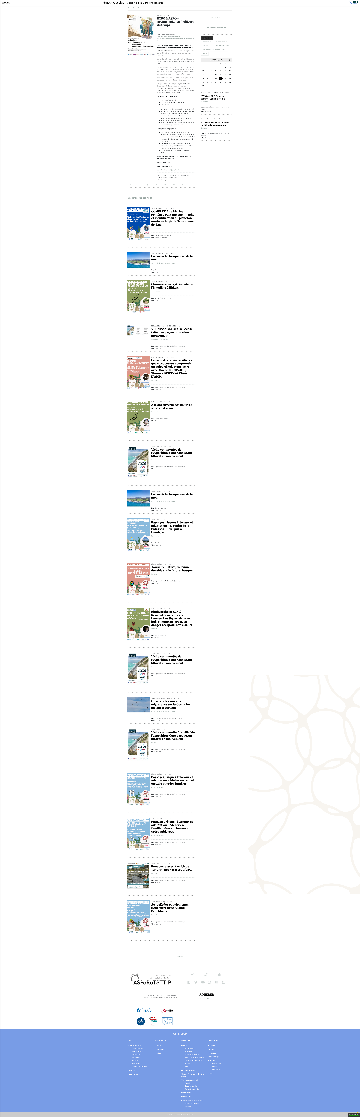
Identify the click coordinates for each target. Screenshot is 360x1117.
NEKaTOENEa (213, 1041)
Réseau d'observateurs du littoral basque (192, 1075)
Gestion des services (354, 1114)
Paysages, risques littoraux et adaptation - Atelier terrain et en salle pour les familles (172, 780)
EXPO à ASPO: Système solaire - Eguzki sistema (213, 97)
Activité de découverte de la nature (163, 263)
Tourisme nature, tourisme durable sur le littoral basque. (172, 569)
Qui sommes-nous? (135, 1045)
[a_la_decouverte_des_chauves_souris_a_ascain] (138, 417)
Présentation (159, 1049)
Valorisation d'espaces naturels (192, 1100)
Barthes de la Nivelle (192, 1103)
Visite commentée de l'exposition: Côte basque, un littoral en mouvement (171, 453)
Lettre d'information (218, 28)
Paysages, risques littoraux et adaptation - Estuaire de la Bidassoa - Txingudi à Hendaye (172, 527)
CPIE (129, 1041)
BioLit (187, 1066)
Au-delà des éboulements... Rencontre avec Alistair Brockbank (170, 908)
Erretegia (188, 1106)
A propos (212, 1060)
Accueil (130, 8)
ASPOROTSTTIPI (160, 1041)
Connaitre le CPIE (137, 1048)
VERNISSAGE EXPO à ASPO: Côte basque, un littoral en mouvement (171, 332)
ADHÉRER (218, 18)
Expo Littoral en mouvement (194, 1057)
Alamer (187, 1063)
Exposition (160, 29)
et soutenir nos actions (207, 998)
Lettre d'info (186, 1093)
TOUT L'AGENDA (207, 38)
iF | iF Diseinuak (177, 1114)
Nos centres (136, 1057)
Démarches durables (192, 1054)
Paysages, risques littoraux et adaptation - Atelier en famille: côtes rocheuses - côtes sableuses (172, 826)
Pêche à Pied (189, 1048)
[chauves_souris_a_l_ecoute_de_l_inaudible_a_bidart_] (138, 296)
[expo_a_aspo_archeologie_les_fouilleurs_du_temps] (141, 35)
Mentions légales (188, 1114)
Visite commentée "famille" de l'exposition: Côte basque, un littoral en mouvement (173, 736)
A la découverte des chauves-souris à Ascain (172, 406)
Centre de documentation (190, 1080)
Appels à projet (214, 1057)
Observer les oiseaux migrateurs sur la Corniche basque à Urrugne (170, 705)
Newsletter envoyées (192, 1089)
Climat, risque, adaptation (193, 1060)
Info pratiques (216, 1063)
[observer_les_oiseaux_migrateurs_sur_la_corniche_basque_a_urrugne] (138, 705)
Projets (184, 1045)
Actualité (132, 1070)
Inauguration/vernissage (159, 339)
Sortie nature (155, 228)
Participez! (135, 1060)
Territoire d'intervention (139, 1066)
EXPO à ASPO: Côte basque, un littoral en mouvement (215, 123)
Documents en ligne (191, 1086)
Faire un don (136, 1054)
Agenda (137, 8)
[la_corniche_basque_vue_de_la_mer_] (138, 260)
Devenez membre (137, 1051)
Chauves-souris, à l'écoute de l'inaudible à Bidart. (172, 286)
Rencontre (154, 380)
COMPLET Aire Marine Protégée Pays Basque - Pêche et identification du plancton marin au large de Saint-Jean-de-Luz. (172, 218)
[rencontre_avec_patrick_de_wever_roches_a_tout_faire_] (138, 875)
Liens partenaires (134, 1074)
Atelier (153, 460)
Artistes (211, 1049)
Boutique (158, 1053)
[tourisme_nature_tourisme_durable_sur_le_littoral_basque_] (138, 579)
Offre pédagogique (188, 1070)
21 (220, 78)
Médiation (212, 1053)
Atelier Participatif (157, 787)
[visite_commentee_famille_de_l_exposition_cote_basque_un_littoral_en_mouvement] (138, 744)
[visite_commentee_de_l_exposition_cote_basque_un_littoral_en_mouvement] (138, 462)
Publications (136, 1063)
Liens (211, 1073)
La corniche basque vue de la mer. (172, 258)
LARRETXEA (185, 1041)
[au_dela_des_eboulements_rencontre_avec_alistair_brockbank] (138, 917)
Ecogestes (188, 1051)
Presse (214, 1066)
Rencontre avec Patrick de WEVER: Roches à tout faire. (171, 868)
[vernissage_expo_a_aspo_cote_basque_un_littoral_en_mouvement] (138, 330)
